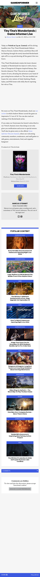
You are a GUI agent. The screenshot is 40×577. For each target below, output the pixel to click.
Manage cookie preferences (20, 489)
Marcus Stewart (11, 37)
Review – (20, 413)
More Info (20, 186)
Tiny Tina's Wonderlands (20, 174)
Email (19, 216)
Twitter (21, 216)
